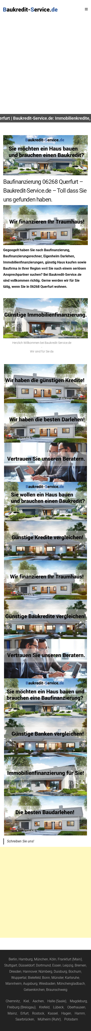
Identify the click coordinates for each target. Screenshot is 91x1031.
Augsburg (30, 984)
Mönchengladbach (71, 984)
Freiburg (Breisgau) (21, 1007)
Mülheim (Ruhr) (49, 1019)
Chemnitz (13, 1001)
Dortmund (43, 965)
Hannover (30, 971)
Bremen (80, 965)
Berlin (13, 959)
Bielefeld (34, 978)
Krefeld (44, 1007)
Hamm (80, 1013)
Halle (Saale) (56, 1001)
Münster (57, 978)
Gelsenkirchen (34, 990)
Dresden (15, 971)
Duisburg (60, 971)
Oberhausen (76, 1007)
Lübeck (58, 1007)
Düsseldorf (26, 965)
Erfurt (25, 1013)
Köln (53, 959)
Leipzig (68, 965)
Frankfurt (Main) (70, 959)
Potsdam (71, 1019)
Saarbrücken (24, 1019)
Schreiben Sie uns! (20, 841)
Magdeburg (78, 1001)
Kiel (26, 1001)
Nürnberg (45, 971)
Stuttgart (10, 965)
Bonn (46, 978)
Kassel (53, 1013)
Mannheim (14, 984)
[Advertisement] (45, 66)
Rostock (38, 1013)
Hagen (66, 1013)
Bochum (75, 971)
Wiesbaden (47, 984)
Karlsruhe (72, 978)
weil (44, 268)
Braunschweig (56, 990)
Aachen (38, 1001)
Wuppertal (18, 978)
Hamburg (26, 959)
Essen (56, 965)
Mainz (12, 1013)
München (41, 959)
